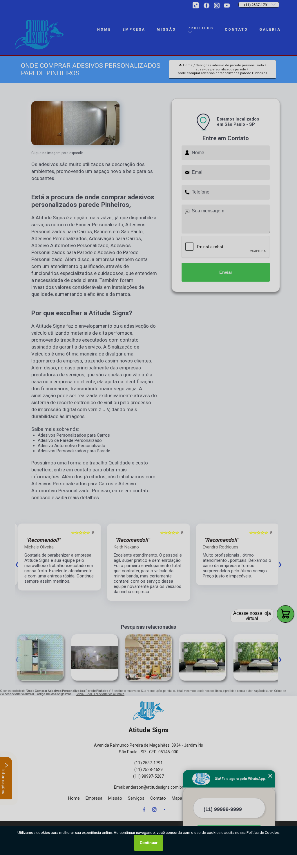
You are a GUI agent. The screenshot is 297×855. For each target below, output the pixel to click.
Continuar (148, 843)
